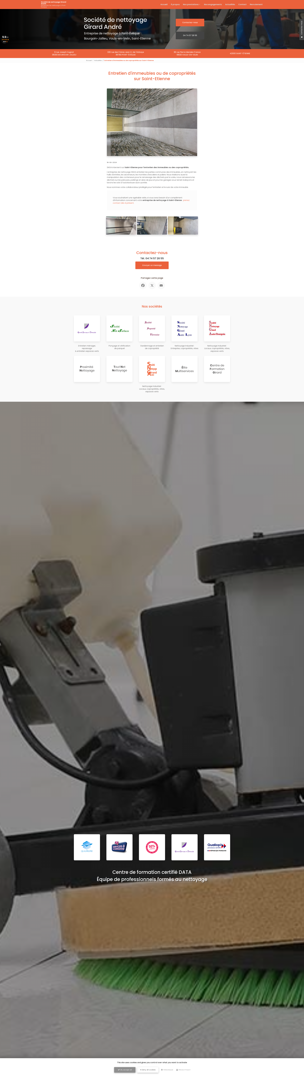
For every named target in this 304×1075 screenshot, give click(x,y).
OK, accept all (126, 1070)
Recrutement (256, 4)
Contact (242, 4)
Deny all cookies (148, 1070)
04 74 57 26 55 (190, 35)
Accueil (163, 4)
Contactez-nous (190, 22)
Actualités (230, 4)
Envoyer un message (152, 265)
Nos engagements (213, 4)
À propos (175, 4)
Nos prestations (191, 4)
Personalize (168, 1070)
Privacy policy (184, 1070)
